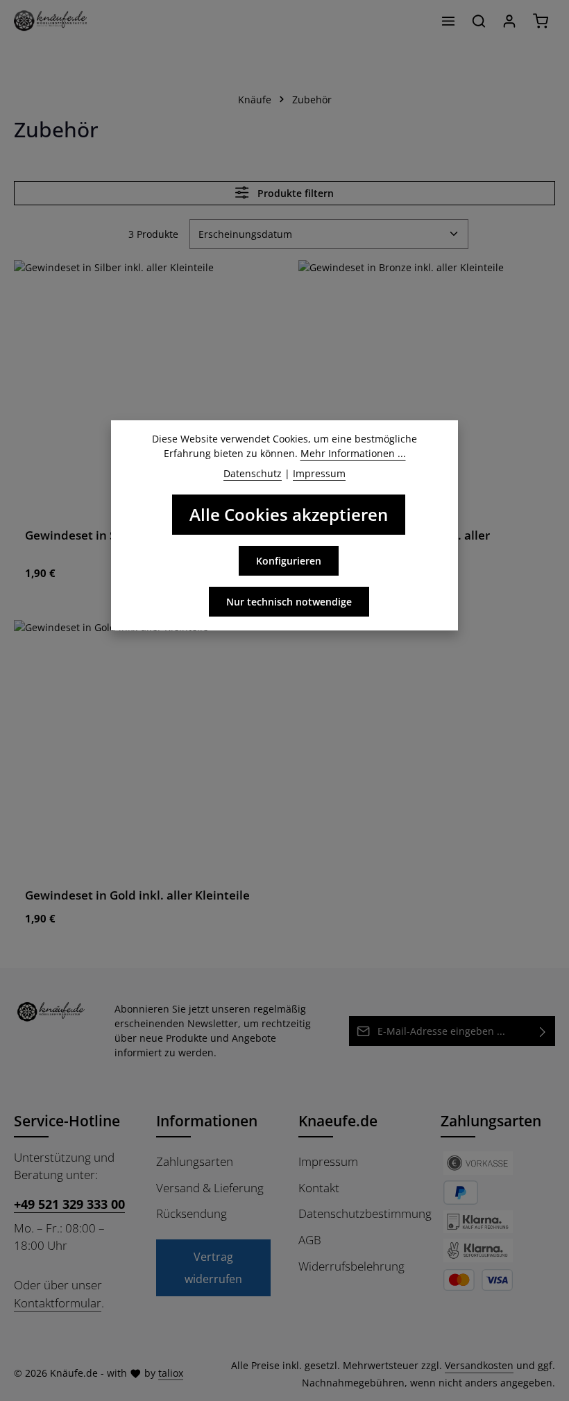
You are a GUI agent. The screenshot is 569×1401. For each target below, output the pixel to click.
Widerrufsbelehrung (351, 1266)
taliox (170, 1372)
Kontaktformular (57, 1303)
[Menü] (448, 21)
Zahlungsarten (194, 1161)
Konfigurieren (288, 560)
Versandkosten (479, 1365)
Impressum (328, 1161)
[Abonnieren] (543, 1031)
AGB (309, 1240)
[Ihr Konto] (509, 21)
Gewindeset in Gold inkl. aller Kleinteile (137, 895)
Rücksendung (191, 1213)
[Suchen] (479, 21)
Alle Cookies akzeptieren (288, 514)
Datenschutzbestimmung (365, 1213)
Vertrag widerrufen (213, 1268)
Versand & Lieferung (210, 1188)
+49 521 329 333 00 (69, 1203)
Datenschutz (252, 473)
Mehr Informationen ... (353, 453)
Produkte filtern (294, 193)
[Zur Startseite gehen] (50, 20)
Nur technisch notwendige (289, 601)
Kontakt (318, 1188)
